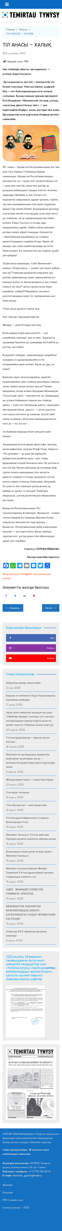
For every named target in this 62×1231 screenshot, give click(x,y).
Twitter (15, 595)
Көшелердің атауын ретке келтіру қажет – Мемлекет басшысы (30, 853)
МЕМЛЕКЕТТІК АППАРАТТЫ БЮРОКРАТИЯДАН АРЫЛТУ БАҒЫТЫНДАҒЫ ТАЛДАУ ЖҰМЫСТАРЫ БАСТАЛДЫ (30, 912)
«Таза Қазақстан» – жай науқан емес (26, 805)
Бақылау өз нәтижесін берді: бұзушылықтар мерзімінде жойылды (30, 697)
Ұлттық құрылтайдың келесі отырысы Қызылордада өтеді (27, 820)
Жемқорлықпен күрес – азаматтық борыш (30, 779)
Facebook (6, 595)
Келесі (49, 608)
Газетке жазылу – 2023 (16, 1207)
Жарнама (8, 1185)
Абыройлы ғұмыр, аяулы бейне (23, 683)
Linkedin (24, 595)
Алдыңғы (14, 608)
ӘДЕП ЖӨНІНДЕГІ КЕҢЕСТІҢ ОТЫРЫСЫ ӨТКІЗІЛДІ (24, 891)
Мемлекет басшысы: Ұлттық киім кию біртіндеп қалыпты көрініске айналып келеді (31, 837)
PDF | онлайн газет (13, 1200)
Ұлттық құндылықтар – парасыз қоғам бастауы (28, 739)
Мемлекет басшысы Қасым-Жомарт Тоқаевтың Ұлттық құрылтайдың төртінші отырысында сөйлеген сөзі (30, 872)
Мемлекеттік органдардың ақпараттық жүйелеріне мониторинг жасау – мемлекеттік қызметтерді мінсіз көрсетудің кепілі (30, 761)
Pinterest (33, 595)
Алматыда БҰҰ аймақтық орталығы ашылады (26, 933)
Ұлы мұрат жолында (17, 792)
